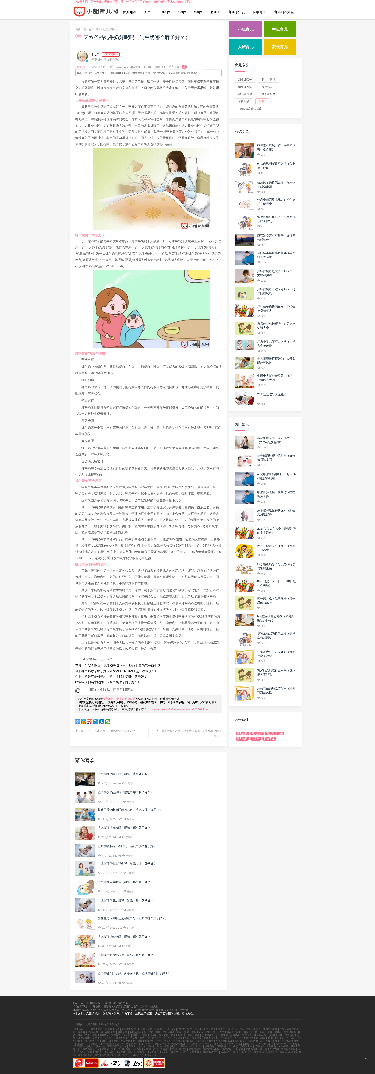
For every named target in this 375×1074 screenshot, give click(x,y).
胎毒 (187, 1038)
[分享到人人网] (101, 721)
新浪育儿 (269, 738)
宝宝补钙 (101, 1040)
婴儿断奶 (90, 1040)
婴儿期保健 (245, 94)
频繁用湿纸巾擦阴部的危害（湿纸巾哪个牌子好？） (131, 809)
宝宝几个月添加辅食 (91, 1052)
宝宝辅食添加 (288, 1049)
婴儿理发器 (207, 1035)
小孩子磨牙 (144, 1043)
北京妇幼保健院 (126, 698)
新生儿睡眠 (84, 1038)
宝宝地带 (108, 698)
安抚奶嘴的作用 (254, 1049)
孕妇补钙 (125, 1040)
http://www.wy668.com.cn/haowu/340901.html (180, 709)
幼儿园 (215, 12)
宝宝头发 (294, 1043)
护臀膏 (141, 1052)
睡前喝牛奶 (260, 1035)
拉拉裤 (184, 1052)
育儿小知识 (236, 12)
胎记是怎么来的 (138, 1032)
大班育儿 (246, 47)
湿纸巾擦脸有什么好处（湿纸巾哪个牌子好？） (128, 846)
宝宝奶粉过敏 (246, 1038)
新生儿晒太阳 (251, 1032)
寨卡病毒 (163, 1035)
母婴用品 (243, 101)
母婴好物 (108, 29)
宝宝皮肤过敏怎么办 (246, 1043)
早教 (261, 101)
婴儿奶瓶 (233, 1046)
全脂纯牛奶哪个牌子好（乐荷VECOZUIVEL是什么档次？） (116, 671)
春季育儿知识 (112, 1029)
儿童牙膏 (151, 1052)
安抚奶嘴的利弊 (211, 1049)
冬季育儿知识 (162, 1029)
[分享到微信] (107, 721)
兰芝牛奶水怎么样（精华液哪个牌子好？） (112, 730)
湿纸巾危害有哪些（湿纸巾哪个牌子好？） (125, 882)
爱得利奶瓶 (124, 1049)
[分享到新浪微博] (89, 721)
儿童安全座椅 (95, 1029)
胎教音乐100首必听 (88, 1032)
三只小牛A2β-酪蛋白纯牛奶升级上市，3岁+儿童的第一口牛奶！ (119, 665)
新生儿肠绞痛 (149, 1035)
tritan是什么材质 (250, 108)
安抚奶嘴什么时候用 (232, 1049)
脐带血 (277, 1032)
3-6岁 (198, 12)
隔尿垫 (174, 1052)
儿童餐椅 (120, 1052)
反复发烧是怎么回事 (88, 1055)
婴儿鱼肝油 (196, 1046)
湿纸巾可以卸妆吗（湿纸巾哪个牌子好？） (125, 936)
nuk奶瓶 (137, 1049)
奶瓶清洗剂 (195, 1049)
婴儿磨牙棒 (222, 1035)
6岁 (173, 1029)
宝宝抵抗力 (240, 1040)
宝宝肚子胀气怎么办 (183, 1040)
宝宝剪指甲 (282, 1043)
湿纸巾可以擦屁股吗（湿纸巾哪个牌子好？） (127, 900)
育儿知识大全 (284, 12)
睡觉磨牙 (131, 1043)
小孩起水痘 (206, 1043)
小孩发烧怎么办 (224, 1040)
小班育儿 (246, 29)
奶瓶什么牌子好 (168, 1049)
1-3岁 (182, 12)
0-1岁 (166, 12)
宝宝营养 (267, 86)
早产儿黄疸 (154, 1032)
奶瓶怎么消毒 (109, 1049)
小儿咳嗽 (192, 1043)
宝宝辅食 (247, 1035)
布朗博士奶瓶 (151, 1049)
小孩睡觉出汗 (275, 1035)
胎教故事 (122, 1032)
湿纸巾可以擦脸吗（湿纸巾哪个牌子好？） (125, 827)
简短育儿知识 (185, 1029)
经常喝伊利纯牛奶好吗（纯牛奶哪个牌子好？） (108, 682)
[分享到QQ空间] (83, 721)
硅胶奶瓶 (271, 1046)
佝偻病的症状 (273, 1040)
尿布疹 (151, 1046)
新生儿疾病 (245, 86)
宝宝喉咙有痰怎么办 (113, 1043)
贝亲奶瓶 (221, 1046)
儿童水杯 (108, 1052)
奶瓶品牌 (259, 1046)
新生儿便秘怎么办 (166, 1046)
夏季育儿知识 (129, 1029)
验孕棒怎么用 (228, 1052)
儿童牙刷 (163, 1052)
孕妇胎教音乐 (108, 1032)
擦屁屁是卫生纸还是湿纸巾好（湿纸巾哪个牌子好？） (133, 918)
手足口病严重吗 (161, 1043)
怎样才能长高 (178, 1043)
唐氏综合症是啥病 (172, 1038)
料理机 (131, 1052)
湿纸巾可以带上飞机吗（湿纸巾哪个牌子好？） (128, 863)
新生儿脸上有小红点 (102, 1038)
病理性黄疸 (169, 1032)
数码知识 (103, 1024)
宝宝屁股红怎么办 (83, 1046)
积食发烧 (100, 1046)
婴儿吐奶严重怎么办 (278, 1038)
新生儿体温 (197, 1032)
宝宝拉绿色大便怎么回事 (205, 1038)
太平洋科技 (91, 1024)
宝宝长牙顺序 (164, 1040)
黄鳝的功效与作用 (111, 1055)
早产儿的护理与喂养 (230, 1032)
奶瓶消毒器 (246, 1046)
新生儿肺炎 (122, 1038)
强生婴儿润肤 (266, 1043)
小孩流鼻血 (94, 1043)
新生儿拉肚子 (201, 1029)
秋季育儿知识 (145, 1029)
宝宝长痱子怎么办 (116, 1046)
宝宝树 (256, 738)
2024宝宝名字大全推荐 (272, 394)
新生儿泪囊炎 (178, 1035)
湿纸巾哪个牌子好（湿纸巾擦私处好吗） (124, 773)
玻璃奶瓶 (209, 1046)
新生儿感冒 (193, 1035)
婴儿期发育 (268, 94)
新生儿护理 (268, 79)
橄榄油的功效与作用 (133, 1055)
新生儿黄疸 (183, 1032)
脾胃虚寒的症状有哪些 (265, 1052)
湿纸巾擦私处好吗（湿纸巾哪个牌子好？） (125, 792)
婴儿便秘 (149, 1040)
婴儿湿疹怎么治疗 (223, 1043)
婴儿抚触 (137, 1040)
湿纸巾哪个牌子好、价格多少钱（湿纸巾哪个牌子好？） (134, 973)
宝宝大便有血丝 (205, 1040)
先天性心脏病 (137, 1038)
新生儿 (149, 12)
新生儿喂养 (245, 79)
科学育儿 (259, 12)
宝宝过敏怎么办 (228, 1038)
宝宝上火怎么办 (137, 1046)
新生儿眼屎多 (253, 1029)
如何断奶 (235, 1035)
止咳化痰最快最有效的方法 (204, 1052)
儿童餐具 (183, 1046)
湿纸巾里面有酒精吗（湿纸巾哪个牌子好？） (127, 954)
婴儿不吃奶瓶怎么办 (88, 1049)
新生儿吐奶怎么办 (220, 1029)
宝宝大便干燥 (154, 1038)
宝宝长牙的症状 (290, 1040)
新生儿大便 (266, 1032)
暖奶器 (182, 1049)
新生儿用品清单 (100, 1035)
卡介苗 (126, 1035)
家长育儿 (280, 47)
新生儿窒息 (84, 1035)
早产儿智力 (211, 1032)
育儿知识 (129, 12)
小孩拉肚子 (80, 1043)
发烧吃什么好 (256, 1040)
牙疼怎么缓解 (270, 1029)
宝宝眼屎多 (290, 1032)
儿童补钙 (113, 1040)
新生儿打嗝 (238, 1029)
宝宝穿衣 (116, 1035)
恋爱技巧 (151, 1055)
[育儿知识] (96, 12)
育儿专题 (242, 65)
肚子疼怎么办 (244, 1052)
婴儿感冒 (260, 1038)
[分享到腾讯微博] (95, 721)
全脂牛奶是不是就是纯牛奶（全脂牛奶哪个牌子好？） (112, 676)
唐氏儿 (136, 1035)
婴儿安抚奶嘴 (272, 1049)
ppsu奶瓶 (283, 1046)
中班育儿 (280, 29)
